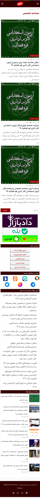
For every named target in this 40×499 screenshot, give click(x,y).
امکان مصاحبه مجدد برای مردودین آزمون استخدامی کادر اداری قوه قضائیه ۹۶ (23, 64)
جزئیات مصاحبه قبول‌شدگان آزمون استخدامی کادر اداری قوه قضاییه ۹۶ (21, 127)
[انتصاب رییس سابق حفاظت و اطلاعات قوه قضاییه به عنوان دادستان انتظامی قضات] (34, 443)
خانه (37, 9)
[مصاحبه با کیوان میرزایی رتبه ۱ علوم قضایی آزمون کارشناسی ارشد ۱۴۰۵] (34, 467)
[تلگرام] (13, 493)
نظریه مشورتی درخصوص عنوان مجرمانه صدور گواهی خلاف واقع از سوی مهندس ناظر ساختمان (19, 307)
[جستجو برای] (38, 4)
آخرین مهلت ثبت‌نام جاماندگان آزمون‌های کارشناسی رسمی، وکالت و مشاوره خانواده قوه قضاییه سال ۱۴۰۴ (19, 375)
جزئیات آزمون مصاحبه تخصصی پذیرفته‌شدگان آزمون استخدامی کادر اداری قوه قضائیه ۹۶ (21, 190)
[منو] (2, 4)
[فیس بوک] (26, 493)
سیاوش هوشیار (27, 485)
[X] (22, 493)
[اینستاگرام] (18, 493)
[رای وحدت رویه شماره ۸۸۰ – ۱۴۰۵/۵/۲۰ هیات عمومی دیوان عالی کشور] (34, 398)
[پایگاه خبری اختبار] (20, 4)
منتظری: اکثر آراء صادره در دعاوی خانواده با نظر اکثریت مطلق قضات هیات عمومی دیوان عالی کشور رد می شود (19, 355)
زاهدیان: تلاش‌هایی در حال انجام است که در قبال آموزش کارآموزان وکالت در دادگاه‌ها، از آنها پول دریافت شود (19, 335)
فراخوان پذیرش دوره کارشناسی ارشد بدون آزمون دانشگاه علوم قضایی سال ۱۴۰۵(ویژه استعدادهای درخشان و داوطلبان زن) (15, 410)
